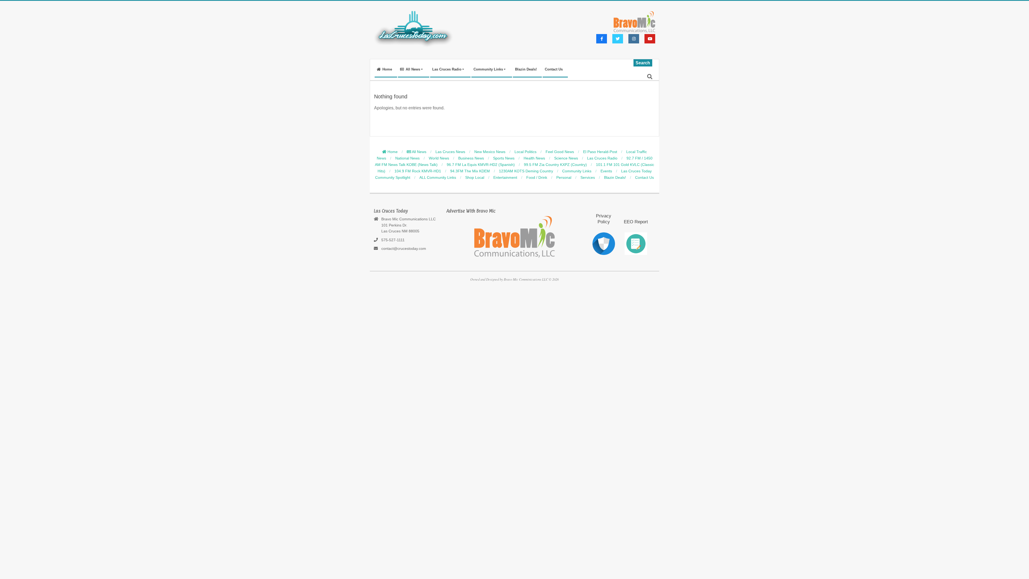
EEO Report (636, 221)
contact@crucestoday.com (403, 248)
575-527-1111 (393, 240)
